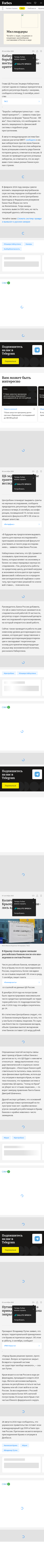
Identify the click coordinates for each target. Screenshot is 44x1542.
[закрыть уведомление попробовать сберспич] (33, 58)
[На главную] (7, 3)
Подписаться (10, 372)
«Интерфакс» (9, 535)
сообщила (31, 139)
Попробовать (19, 69)
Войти (29, 3)
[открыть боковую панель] (35, 3)
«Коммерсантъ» (10, 993)
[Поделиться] (37, 51)
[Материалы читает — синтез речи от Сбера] (33, 51)
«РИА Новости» (10, 1356)
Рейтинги (32, 8)
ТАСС (6, 101)
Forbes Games (15, 8)
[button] (41, 3)
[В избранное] (41, 51)
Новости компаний (10, 420)
